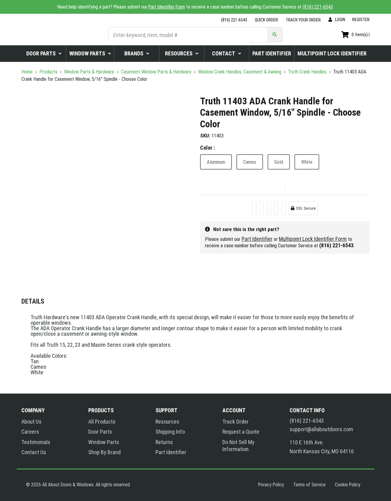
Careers (30, 431)
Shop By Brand (104, 452)
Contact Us (33, 452)
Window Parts (103, 442)
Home (27, 72)
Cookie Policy (347, 485)
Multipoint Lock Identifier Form (313, 239)
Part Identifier (257, 239)
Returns (164, 442)
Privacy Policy (271, 485)
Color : (207, 147)
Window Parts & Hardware (89, 72)
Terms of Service (309, 485)
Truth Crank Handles (307, 72)
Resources (167, 421)
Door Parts (100, 431)
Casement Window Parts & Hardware (156, 72)
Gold (278, 162)
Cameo (249, 162)
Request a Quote (240, 431)
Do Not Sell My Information (238, 445)
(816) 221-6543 (318, 7)
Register (361, 19)
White (306, 162)
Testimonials (35, 442)
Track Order (235, 421)
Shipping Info (170, 431)
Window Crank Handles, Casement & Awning (240, 72)
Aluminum (216, 162)
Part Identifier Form (166, 7)
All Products (101, 421)
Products (48, 72)
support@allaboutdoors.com (321, 429)
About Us (31, 421)
